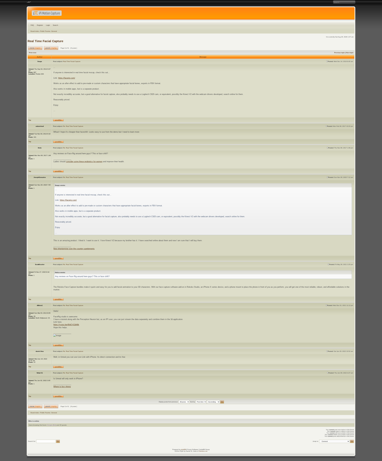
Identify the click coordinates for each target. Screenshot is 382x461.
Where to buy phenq (62, 386)
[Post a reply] (51, 48)
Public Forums (45, 31)
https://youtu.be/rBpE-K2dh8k (66, 325)
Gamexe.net (203, 451)
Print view (32, 52)
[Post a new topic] (35, 48)
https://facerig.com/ (66, 78)
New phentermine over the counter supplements (74, 249)
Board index (35, 31)
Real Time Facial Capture (45, 41)
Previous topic (339, 52)
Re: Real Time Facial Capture (73, 126)
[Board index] (191, 14)
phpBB (183, 449)
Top (30, 120)
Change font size (29, 2)
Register (40, 25)
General (54, 31)
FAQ (32, 25)
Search (55, 25)
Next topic (349, 52)
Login (48, 25)
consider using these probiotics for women (84, 161)
